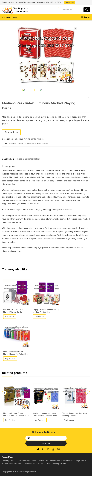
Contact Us (69, 2)
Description (8, 159)
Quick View (16, 287)
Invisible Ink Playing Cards (36, 143)
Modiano (41, 139)
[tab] (9, 159)
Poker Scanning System (56, 464)
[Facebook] (33, 449)
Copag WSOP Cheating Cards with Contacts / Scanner (88, 97)
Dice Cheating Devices (27, 461)
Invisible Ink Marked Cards (49, 461)
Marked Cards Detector (11, 464)
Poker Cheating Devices (33, 464)
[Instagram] (58, 449)
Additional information (28, 159)
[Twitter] (38, 449)
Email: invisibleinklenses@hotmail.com (18, 2)
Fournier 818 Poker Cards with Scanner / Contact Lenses (85, 97)
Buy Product (10, 359)
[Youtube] (53, 449)
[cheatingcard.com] (15, 9)
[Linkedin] (43, 449)
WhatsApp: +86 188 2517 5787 (49, 2)
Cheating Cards (16, 143)
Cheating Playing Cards (25, 139)
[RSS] (48, 449)
